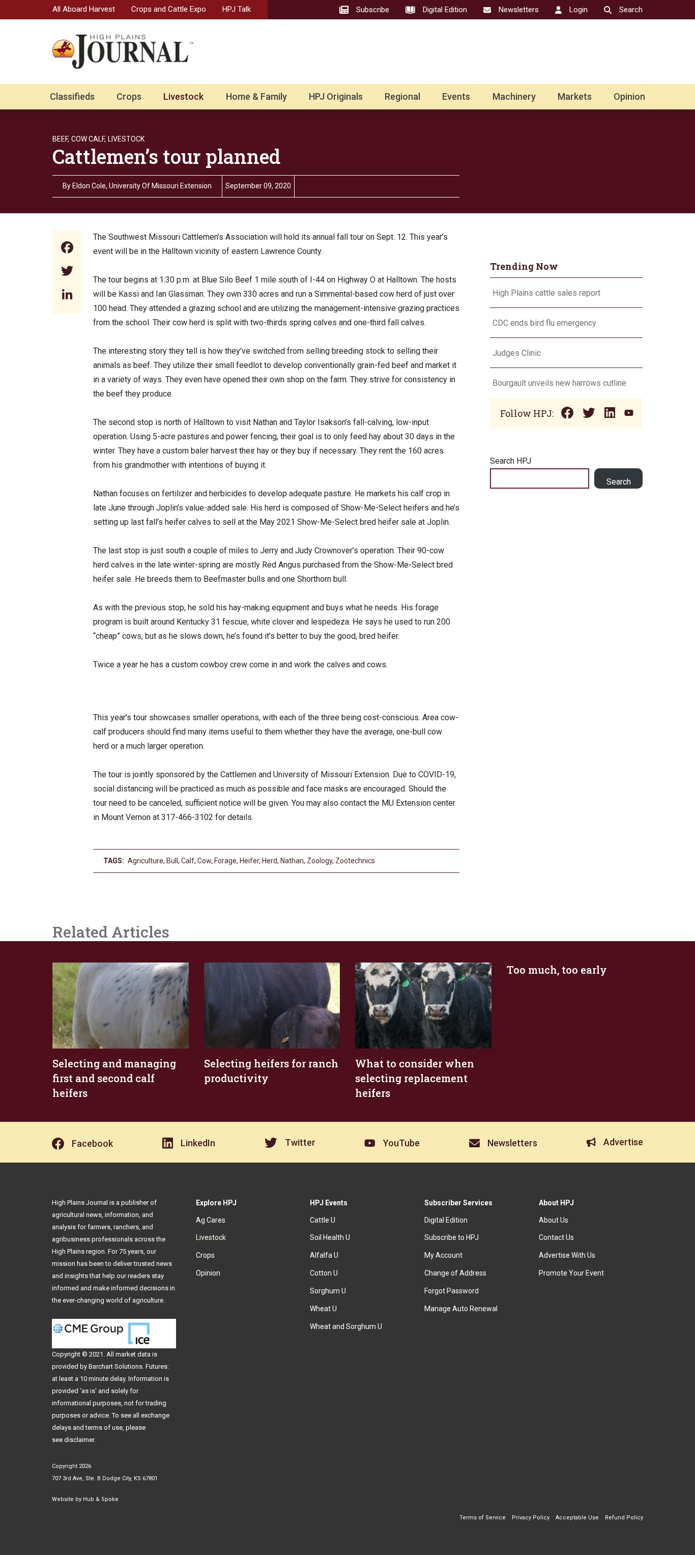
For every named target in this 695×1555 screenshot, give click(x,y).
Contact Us (556, 1237)
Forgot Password (451, 1291)
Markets (575, 96)
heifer (249, 861)
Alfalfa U (324, 1255)
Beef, (60, 139)
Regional (402, 96)
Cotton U (324, 1273)
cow (204, 861)
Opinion (629, 96)
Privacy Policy (530, 1517)
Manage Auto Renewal (461, 1309)
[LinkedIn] (67, 295)
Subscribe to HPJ (451, 1237)
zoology (319, 861)
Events (456, 96)
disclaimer (79, 1440)
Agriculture (145, 861)
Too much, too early (557, 969)
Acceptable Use (577, 1517)
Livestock (183, 96)
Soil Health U (330, 1237)
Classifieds (72, 96)
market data (133, 1354)
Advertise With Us (567, 1255)
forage (225, 861)
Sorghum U (328, 1291)
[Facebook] (67, 248)
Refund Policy (624, 1517)
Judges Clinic (517, 353)
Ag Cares (210, 1220)
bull (172, 861)
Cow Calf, (88, 139)
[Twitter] (67, 272)
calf (187, 861)
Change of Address (455, 1273)
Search (618, 482)
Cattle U (322, 1220)
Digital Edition (446, 1220)
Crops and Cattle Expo (168, 9)
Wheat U (323, 1309)
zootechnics (355, 861)
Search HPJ (510, 461)
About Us (553, 1220)
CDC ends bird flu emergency (544, 323)
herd (269, 861)
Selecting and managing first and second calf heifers (114, 1078)
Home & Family (256, 96)
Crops (129, 96)
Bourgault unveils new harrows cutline (559, 383)
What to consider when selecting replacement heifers (414, 1078)
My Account (443, 1255)
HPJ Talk (236, 9)
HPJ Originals (336, 96)
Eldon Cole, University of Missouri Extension (142, 186)
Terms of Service (482, 1517)
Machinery (514, 96)
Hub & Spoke (101, 1499)
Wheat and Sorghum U (346, 1326)
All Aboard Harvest (83, 9)
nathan (292, 861)
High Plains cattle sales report (546, 293)
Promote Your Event (571, 1273)
